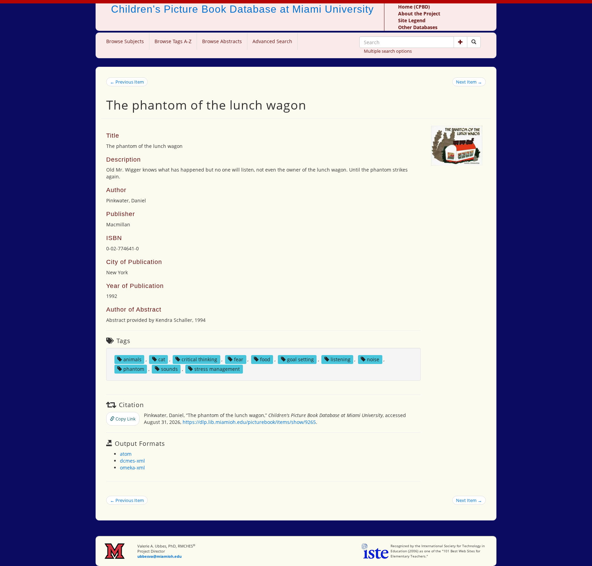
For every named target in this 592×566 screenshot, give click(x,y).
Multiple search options (388, 51)
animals (132, 359)
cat (161, 359)
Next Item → (469, 82)
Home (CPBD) (414, 6)
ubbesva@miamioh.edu (159, 556)
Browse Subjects (125, 41)
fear (238, 359)
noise (373, 359)
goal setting (300, 359)
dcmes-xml (132, 460)
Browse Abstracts (222, 41)
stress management (217, 369)
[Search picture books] (474, 42)
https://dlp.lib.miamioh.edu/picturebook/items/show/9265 (249, 422)
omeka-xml (132, 467)
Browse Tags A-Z (173, 41)
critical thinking (199, 359)
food (265, 359)
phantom (133, 369)
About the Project (419, 13)
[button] (460, 42)
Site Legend (412, 20)
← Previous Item (127, 82)
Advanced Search (272, 41)
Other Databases (417, 27)
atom (126, 454)
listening (340, 359)
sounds (169, 369)
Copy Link (125, 419)
